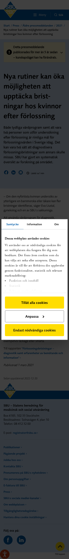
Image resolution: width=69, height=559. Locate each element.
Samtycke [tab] (12, 224)
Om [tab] (56, 224)
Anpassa (32, 316)
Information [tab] (34, 224)
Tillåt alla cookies (34, 302)
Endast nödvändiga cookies (34, 330)
